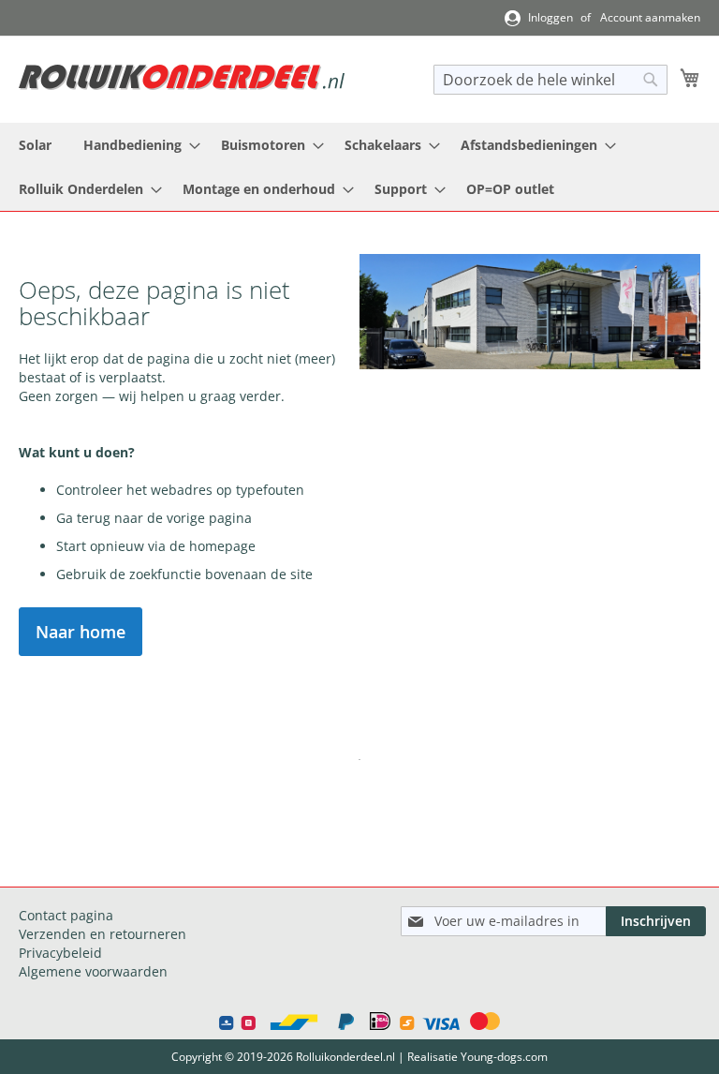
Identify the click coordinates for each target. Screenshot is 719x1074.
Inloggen (550, 17)
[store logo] (182, 77)
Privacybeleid (60, 953)
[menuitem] (35, 145)
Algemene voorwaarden (93, 971)
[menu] (359, 167)
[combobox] (550, 80)
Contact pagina (66, 915)
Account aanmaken (650, 17)
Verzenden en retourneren (102, 934)
